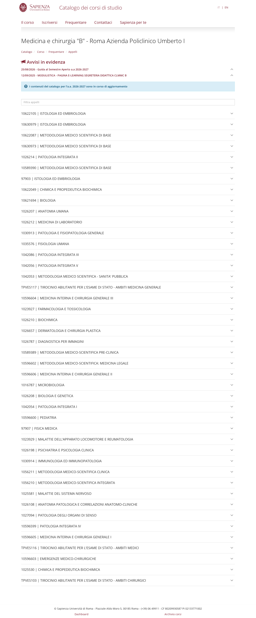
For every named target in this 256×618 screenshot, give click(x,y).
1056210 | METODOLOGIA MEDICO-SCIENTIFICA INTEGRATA (68, 484)
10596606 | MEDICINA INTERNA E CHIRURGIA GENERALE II (66, 375)
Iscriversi (49, 22)
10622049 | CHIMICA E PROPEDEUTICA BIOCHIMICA (61, 191)
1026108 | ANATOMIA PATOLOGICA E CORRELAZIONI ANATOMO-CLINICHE (79, 506)
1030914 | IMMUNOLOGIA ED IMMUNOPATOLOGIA (61, 462)
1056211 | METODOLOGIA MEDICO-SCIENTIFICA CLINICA (65, 473)
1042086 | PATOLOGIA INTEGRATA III (50, 256)
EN (226, 7)
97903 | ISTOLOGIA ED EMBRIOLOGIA (50, 180)
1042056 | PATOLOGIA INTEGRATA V (49, 267)
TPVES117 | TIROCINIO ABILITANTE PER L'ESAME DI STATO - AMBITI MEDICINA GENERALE (91, 289)
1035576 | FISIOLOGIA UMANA (45, 245)
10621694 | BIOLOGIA (38, 202)
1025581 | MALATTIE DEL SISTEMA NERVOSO (56, 495)
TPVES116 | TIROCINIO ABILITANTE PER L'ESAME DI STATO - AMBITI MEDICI (80, 549)
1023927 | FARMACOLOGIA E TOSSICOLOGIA (56, 310)
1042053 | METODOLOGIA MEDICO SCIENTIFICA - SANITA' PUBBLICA (74, 278)
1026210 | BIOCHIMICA (39, 321)
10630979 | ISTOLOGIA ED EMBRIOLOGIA (53, 126)
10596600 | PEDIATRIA (38, 419)
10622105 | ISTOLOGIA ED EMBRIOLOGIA (53, 115)
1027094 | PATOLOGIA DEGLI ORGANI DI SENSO (59, 517)
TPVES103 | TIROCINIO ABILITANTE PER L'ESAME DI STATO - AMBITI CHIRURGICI (83, 582)
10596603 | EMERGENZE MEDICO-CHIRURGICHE (58, 560)
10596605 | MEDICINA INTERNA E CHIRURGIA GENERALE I (66, 538)
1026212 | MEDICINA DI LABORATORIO (51, 223)
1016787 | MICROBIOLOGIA (42, 386)
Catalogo (26, 52)
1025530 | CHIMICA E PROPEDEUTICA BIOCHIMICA (60, 571)
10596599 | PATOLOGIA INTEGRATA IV (51, 528)
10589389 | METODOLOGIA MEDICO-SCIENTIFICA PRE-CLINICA (69, 354)
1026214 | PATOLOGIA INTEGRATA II (49, 158)
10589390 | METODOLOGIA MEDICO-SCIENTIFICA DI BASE (66, 169)
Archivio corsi (173, 614)
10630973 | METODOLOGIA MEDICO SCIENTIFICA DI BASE (66, 147)
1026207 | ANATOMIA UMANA (44, 213)
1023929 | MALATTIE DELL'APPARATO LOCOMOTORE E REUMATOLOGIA (77, 441)
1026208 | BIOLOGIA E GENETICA (47, 397)
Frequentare (75, 22)
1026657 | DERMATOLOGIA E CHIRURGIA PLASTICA (60, 332)
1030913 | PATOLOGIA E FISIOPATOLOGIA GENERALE (62, 234)
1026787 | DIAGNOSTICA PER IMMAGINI (52, 343)
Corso (40, 52)
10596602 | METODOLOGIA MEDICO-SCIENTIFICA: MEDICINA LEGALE (74, 365)
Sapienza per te (133, 22)
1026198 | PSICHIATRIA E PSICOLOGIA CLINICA (57, 451)
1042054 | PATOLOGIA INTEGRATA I (49, 408)
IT (219, 7)
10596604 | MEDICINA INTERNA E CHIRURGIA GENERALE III (67, 299)
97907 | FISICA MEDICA (39, 430)
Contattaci (103, 22)
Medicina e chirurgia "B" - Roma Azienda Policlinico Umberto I (103, 41)
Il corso (27, 22)
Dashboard (81, 614)
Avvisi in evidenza (45, 62)
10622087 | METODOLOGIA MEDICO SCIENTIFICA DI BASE (66, 137)
